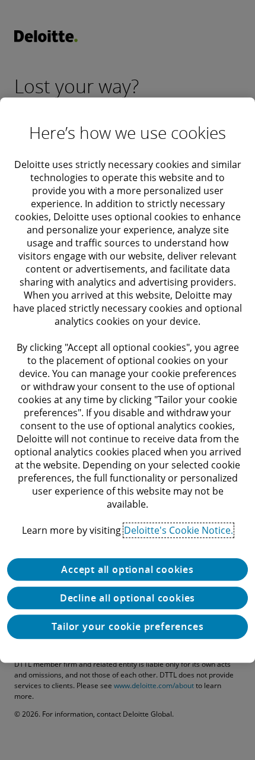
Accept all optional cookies (127, 569)
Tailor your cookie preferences (128, 626)
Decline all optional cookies (127, 597)
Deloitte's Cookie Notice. (178, 530)
